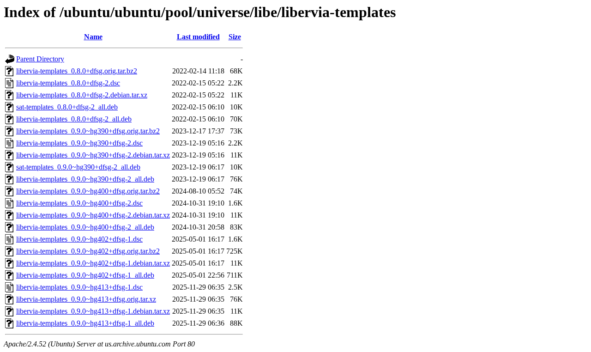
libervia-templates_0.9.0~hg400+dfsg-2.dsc (79, 203)
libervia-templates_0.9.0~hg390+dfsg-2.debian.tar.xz (93, 155)
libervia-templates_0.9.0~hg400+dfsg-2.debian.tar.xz (93, 215)
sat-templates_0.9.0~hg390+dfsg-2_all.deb (78, 167)
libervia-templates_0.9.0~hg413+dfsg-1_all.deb (85, 323)
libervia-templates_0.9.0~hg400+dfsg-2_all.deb (85, 227)
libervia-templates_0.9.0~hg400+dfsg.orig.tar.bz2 (88, 191)
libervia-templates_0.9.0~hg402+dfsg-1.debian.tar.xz (93, 263)
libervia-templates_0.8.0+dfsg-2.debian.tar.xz (81, 95)
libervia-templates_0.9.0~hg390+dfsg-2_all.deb (85, 179)
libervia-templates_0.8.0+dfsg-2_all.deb (74, 119)
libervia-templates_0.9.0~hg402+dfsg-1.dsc (79, 239)
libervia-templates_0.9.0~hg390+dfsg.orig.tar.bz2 (88, 131)
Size (235, 37)
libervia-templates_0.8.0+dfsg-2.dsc (68, 83)
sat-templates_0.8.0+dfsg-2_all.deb (67, 107)
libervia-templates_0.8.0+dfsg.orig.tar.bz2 (76, 71)
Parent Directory (40, 59)
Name (93, 37)
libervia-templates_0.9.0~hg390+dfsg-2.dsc (79, 143)
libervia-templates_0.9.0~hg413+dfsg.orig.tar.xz (86, 299)
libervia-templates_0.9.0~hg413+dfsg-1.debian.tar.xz (93, 311)
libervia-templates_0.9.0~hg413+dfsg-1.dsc (79, 287)
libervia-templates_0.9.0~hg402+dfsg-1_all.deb (85, 275)
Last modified (198, 37)
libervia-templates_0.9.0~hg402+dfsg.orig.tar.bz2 (88, 251)
